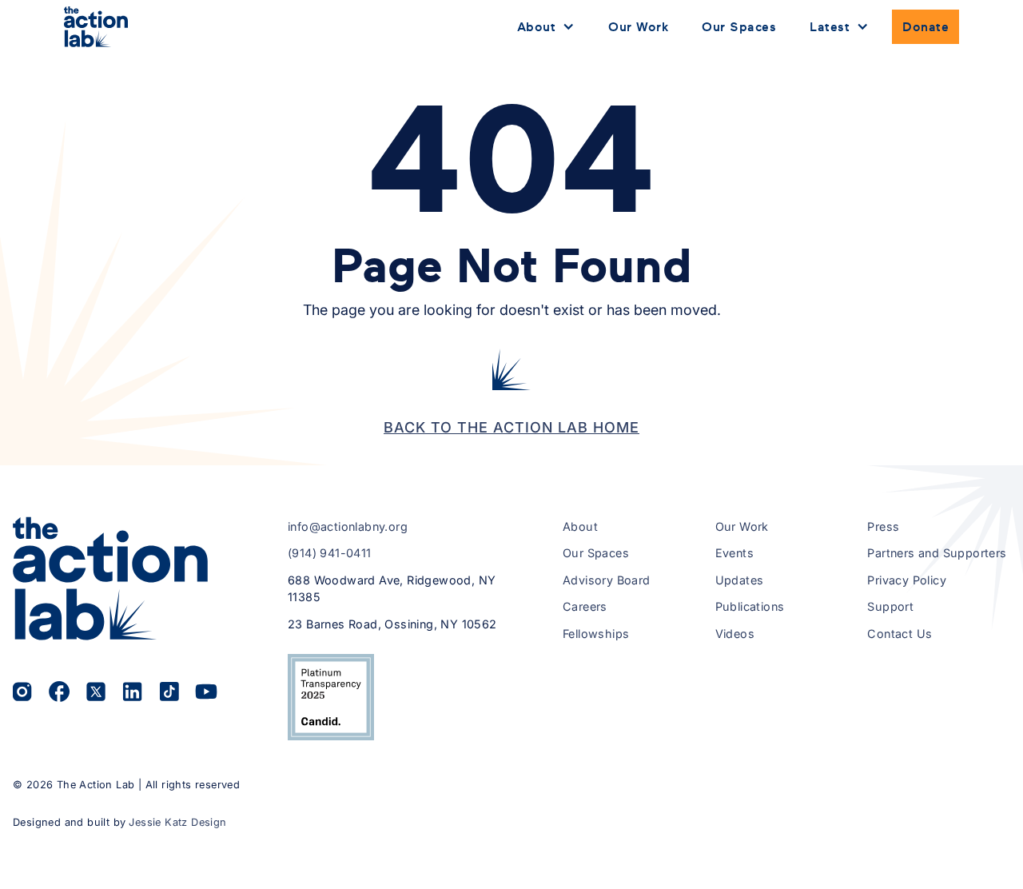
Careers (585, 606)
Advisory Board (607, 580)
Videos (734, 633)
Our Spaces (739, 26)
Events (734, 553)
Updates (739, 580)
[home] (96, 26)
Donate (925, 26)
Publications (750, 606)
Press (883, 526)
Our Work (638, 26)
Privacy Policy (906, 580)
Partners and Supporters (936, 553)
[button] (546, 27)
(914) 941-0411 (330, 553)
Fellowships (596, 633)
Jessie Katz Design (177, 822)
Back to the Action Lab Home (511, 427)
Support (890, 606)
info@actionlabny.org (348, 526)
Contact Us (899, 633)
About (580, 526)
